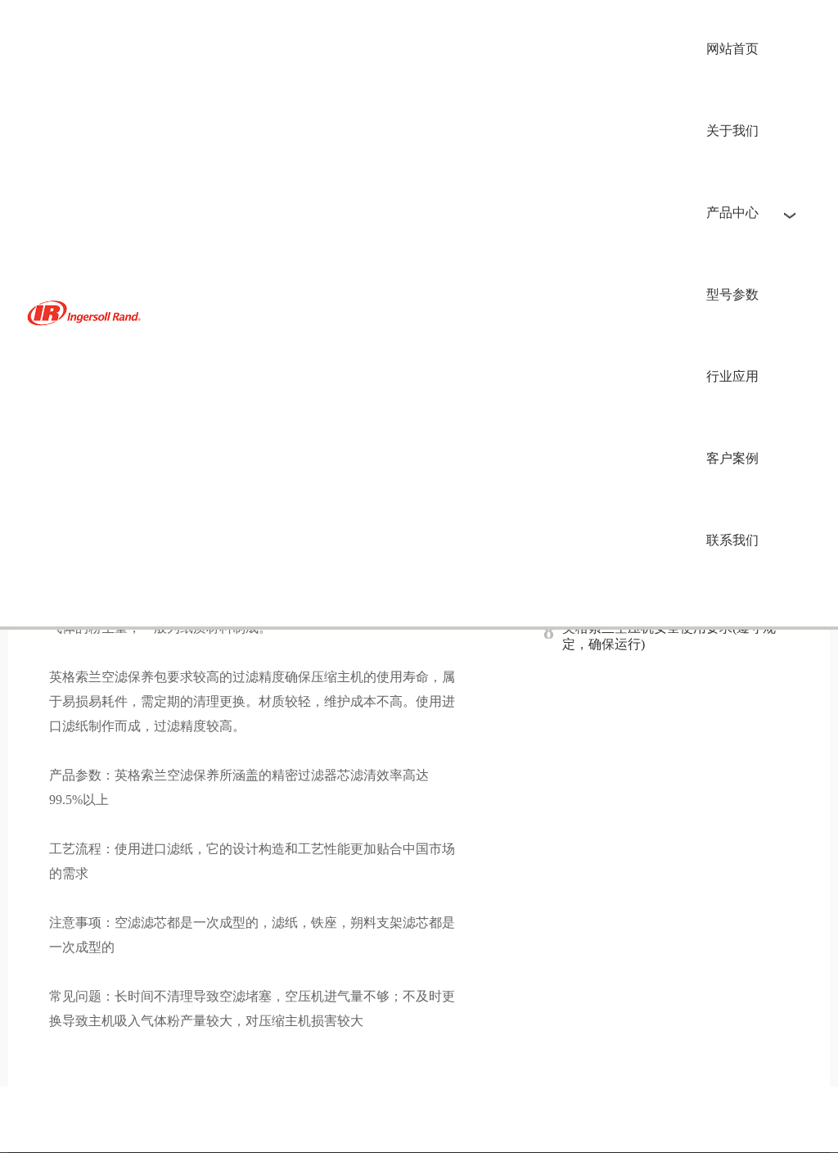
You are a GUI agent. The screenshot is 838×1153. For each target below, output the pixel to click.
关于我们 (732, 131)
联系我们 (732, 540)
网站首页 (732, 49)
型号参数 (732, 294)
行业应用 (732, 376)
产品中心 (732, 212)
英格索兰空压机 (86, 313)
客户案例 (732, 458)
